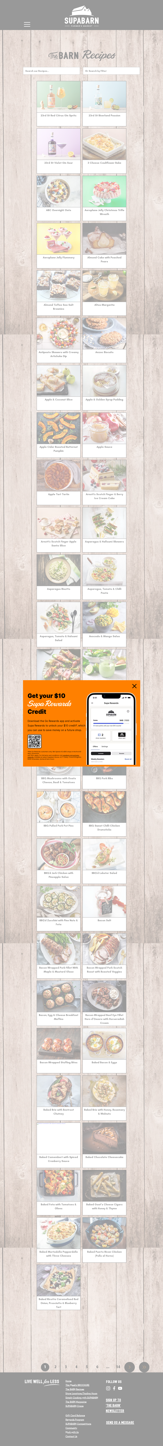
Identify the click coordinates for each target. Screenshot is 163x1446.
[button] (134, 686)
